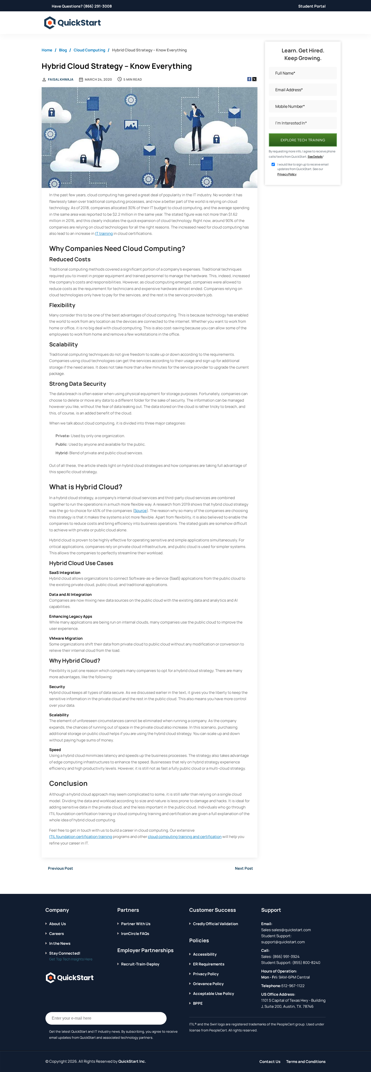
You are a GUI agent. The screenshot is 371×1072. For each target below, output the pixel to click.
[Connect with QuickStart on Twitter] (55, 993)
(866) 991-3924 (286, 956)
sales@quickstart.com (291, 929)
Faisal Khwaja (60, 79)
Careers (56, 933)
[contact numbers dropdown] (324, 23)
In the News (59, 943)
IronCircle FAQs (135, 933)
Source (140, 510)
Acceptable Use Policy (213, 993)
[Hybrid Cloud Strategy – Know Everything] (149, 138)
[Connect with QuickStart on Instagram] (71, 993)
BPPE (198, 1003)
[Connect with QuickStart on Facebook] (47, 993)
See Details (315, 156)
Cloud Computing (89, 50)
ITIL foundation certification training (80, 836)
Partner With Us (135, 923)
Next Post (244, 868)
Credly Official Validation (215, 923)
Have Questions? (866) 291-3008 (82, 6)
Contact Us (269, 1061)
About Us (57, 923)
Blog (63, 50)
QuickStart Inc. (132, 1061)
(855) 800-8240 (306, 962)
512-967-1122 (293, 985)
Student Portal (312, 6)
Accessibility (205, 954)
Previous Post (60, 868)
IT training (104, 233)
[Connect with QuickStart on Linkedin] (63, 993)
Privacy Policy (286, 174)
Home (47, 50)
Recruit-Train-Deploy (140, 964)
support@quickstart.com (283, 942)
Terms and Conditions (306, 1061)
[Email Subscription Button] (160, 1018)
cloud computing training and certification (185, 836)
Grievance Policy (208, 983)
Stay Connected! (64, 953)
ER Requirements (208, 964)
